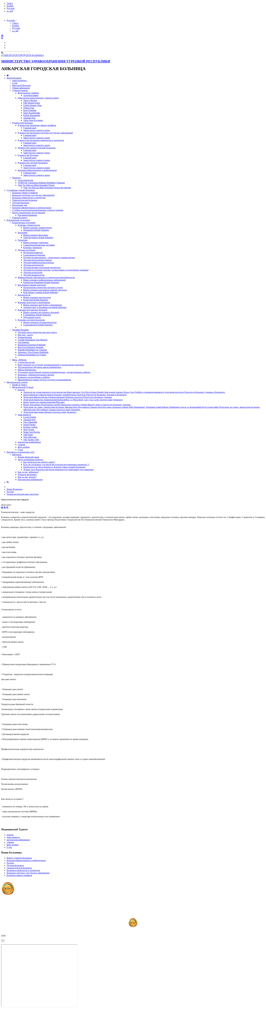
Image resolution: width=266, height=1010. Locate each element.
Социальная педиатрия (34, 255)
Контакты (16, 454)
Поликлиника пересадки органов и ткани (43, 287)
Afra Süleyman (30, 437)
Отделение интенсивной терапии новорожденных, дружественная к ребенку (54, 372)
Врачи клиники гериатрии (35, 242)
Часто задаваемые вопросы (30, 459)
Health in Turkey (19, 385)
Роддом (10, 492)
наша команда (24, 414)
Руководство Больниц (22, 123)
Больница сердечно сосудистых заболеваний (33, 195)
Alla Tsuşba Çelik (31, 439)
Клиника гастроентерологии (31, 320)
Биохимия (22, 232)
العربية (10, 11)
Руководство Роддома (28, 155)
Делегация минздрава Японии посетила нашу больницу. (50, 412)
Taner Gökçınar (30, 100)
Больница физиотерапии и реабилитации (37, 170)
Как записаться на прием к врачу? (39, 462)
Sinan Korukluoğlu (31, 113)
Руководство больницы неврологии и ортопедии (41, 140)
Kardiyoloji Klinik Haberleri (35, 300)
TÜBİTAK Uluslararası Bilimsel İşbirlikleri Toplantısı (41, 183)
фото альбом (24, 447)
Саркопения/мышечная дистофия (39, 245)
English (10, 6)
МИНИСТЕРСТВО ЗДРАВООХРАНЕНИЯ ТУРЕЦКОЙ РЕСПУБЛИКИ (55, 61)
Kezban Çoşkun (30, 427)
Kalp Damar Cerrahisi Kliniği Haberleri (40, 292)
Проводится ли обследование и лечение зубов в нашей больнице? (54, 467)
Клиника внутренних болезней (32, 310)
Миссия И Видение (21, 85)
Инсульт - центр (25, 335)
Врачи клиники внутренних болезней (41, 312)
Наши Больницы (14, 489)
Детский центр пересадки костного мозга (37, 332)
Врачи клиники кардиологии (37, 297)
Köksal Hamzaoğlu (31, 115)
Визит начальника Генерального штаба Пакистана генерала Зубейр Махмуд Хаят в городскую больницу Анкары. (77, 405)
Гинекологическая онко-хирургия (22, 494)
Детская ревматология (33, 275)
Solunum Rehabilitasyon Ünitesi (32, 355)
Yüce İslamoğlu (30, 422)
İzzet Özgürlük (29, 110)
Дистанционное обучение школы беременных (39, 367)
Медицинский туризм (17, 382)
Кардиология (24, 295)
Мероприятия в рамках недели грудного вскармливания (44, 380)
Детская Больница (15, 865)
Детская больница (20, 202)
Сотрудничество (25, 180)
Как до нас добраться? (28, 472)
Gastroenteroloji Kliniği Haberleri (38, 325)
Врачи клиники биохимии (35, 235)
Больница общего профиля (25, 192)
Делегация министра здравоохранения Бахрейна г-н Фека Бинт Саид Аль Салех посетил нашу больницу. (73, 400)
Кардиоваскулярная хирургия (32, 285)
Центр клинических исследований (28, 212)
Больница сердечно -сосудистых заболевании (28, 873)
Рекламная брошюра (27, 215)
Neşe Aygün (28, 429)
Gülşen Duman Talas (32, 105)
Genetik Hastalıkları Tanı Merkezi (32, 340)
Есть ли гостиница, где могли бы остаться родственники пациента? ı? (56, 464)
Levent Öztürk (29, 417)
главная (21, 444)
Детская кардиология (33, 265)
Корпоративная (14, 78)
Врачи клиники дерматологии (37, 227)
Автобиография (30, 95)
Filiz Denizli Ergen (31, 103)
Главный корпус (20, 217)
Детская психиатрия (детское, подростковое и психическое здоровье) (56, 270)
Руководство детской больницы (33, 163)
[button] (11, 20)
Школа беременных (27, 370)
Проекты (16, 178)
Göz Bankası (23, 342)
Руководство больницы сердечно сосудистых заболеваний (45, 133)
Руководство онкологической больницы (37, 148)
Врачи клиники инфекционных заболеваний (44, 280)
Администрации (20, 90)
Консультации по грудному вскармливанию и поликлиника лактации (51, 365)
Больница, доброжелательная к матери (36, 375)
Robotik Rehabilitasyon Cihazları (32, 350)
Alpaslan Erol (29, 118)
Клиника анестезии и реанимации (34, 302)
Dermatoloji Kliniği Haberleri (36, 230)
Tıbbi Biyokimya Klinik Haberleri (38, 237)
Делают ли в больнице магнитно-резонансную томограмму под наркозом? (58, 469)
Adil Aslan (28, 434)
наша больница (19, 80)
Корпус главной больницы (19, 858)
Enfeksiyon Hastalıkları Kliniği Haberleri (41, 282)
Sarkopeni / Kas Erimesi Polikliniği (33, 352)
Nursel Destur (29, 424)
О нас (15, 83)
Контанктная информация (30, 479)
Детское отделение (26, 250)
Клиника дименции (32, 247)
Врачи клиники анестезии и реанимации (42, 305)
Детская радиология (32, 272)
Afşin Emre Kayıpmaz (33, 120)
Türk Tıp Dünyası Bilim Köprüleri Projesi (36, 185)
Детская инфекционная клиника (38, 262)
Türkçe (10, 3)
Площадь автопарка (27, 474)
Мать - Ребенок (19, 360)
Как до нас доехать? (27, 477)
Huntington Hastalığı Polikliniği (32, 345)
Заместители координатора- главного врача (38, 98)
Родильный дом (19, 205)
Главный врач (29, 128)
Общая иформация (21, 88)
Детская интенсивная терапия (37, 260)
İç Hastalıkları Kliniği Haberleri (37, 315)
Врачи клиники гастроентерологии (40, 322)
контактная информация (29, 442)
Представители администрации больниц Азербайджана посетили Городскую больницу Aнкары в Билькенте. (75, 395)
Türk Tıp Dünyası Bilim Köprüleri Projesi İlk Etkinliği (47, 188)
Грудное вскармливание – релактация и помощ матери (49, 257)
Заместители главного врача (36, 130)
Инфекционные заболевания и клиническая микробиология (46, 277)
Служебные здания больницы (21, 190)
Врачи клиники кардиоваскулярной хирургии (45, 290)
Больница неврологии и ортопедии (29, 197)
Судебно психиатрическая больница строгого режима (37, 210)
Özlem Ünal (28, 108)
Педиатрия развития (33, 252)
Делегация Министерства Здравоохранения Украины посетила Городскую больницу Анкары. (67, 397)
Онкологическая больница (24, 200)
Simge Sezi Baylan (31, 432)
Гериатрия (22, 240)
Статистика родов (26, 362)
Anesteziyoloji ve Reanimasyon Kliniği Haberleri (44, 307)
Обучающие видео (32, 317)
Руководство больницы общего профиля (37, 125)
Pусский (11, 8)
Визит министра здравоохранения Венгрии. (44, 402)
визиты (21, 390)
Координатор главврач (28, 93)
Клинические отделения (18, 220)
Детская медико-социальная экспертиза (42, 267)
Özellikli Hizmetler (20, 330)
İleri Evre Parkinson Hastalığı (31, 347)
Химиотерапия (25, 337)
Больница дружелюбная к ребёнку (34, 377)
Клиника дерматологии (29, 225)
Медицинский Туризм (22, 387)
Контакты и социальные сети (20, 452)
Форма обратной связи (28, 457)
